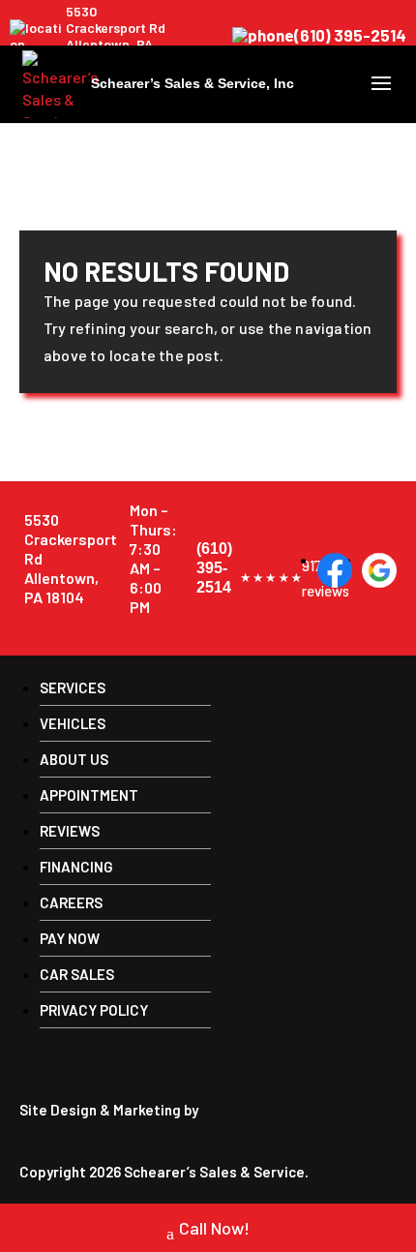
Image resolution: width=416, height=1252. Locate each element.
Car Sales (77, 974)
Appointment (89, 795)
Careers (71, 902)
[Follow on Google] (379, 570)
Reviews (70, 831)
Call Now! (214, 1227)
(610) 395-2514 (350, 36)
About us (74, 759)
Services (72, 687)
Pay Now (70, 938)
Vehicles (72, 723)
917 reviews (271, 578)
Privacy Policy (94, 1010)
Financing (76, 866)
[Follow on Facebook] (334, 570)
